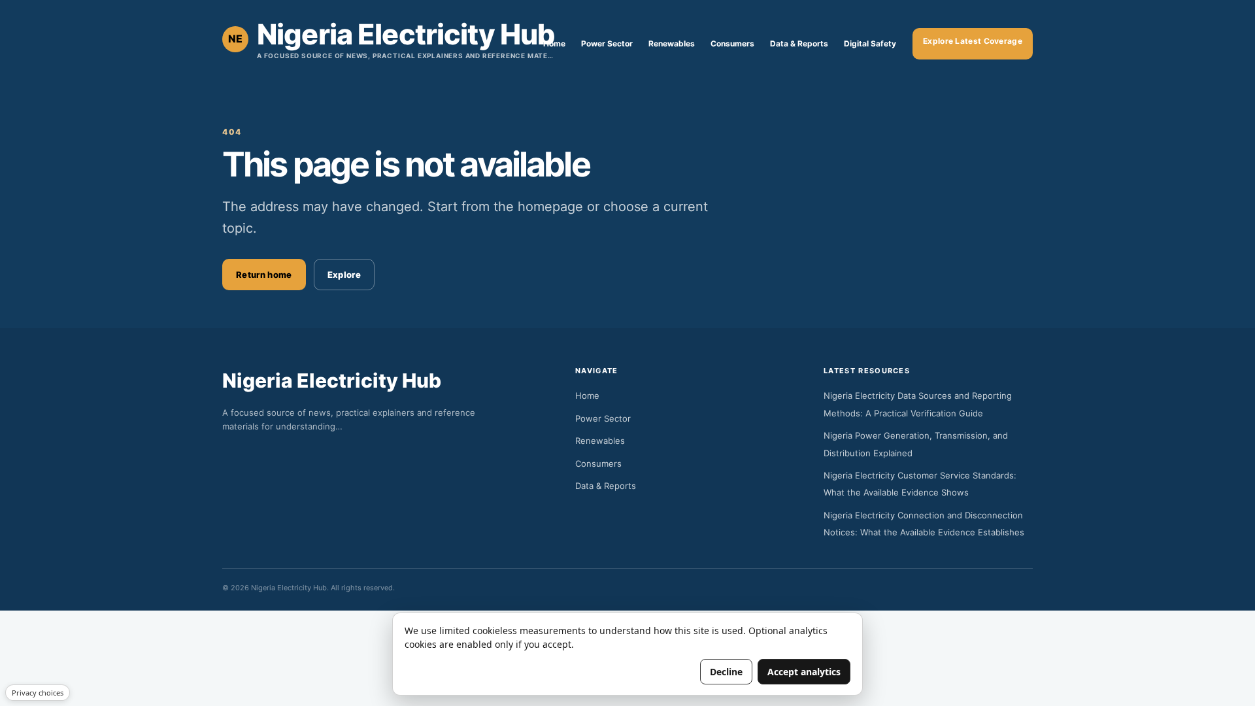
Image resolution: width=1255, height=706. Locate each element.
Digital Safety (870, 43)
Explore (344, 274)
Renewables (671, 43)
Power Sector (607, 43)
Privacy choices (37, 693)
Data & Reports (799, 43)
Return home (264, 274)
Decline (726, 671)
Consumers (732, 43)
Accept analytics (804, 671)
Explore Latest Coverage (972, 41)
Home (554, 43)
